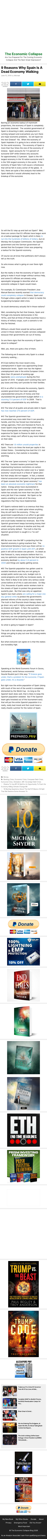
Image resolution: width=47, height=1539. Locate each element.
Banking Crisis (8, 779)
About (41, 1519)
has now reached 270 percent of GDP (17, 411)
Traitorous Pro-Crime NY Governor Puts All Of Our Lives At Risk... (29, 1388)
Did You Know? (35, 1523)
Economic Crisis (21, 779)
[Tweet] (28, 84)
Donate (33, 1519)
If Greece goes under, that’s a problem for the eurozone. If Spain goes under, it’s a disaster (22, 677)
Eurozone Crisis (7, 782)
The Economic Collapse (23, 54)
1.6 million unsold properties (26, 444)
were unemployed (18, 377)
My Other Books (22, 1519)
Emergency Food (20, 1523)
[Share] (16, 84)
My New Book (8, 1519)
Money (6, 777)
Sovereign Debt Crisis (33, 782)
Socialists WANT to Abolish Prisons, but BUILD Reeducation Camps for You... (29, 1401)
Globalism (17, 782)
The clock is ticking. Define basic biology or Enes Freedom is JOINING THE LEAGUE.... (30, 1438)
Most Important (24, 1526)
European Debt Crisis (35, 779)
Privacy (8, 1523)
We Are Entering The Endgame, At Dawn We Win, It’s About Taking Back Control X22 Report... (30, 1425)
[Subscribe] (40, 84)
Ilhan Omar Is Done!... (25, 1411)
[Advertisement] (23, 26)
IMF (23, 782)
